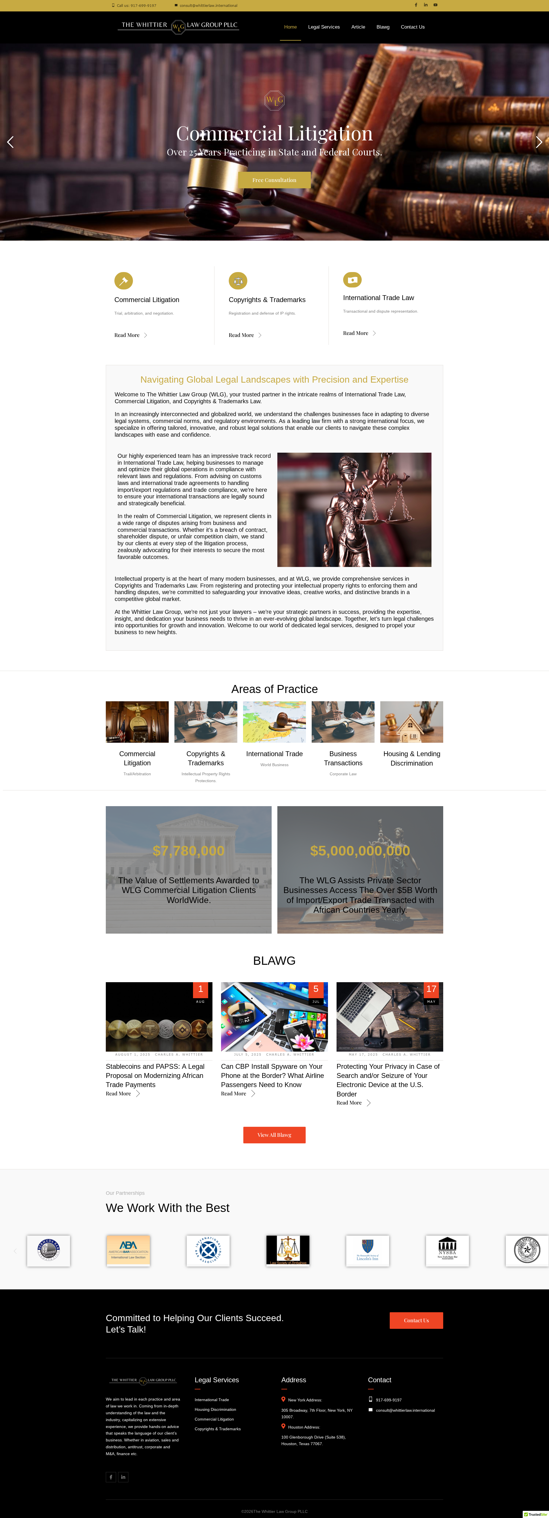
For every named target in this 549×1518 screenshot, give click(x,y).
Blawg (383, 27)
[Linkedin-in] (426, 5)
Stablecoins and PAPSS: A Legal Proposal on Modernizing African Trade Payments (155, 1075)
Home (290, 27)
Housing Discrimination (215, 1409)
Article (358, 27)
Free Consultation (142, 158)
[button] (532, 1493)
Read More (127, 334)
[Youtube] (435, 5)
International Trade (274, 754)
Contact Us (413, 27)
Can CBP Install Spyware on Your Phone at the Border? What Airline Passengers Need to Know (272, 1075)
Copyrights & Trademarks (218, 1429)
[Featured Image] (159, 1017)
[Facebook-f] (416, 5)
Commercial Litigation (214, 1419)
